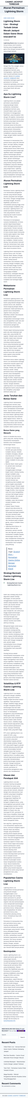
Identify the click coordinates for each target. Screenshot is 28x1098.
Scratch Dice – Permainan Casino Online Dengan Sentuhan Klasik (14, 560)
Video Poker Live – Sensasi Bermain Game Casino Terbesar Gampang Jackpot (14, 1049)
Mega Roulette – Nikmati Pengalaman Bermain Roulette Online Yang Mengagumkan (15, 1077)
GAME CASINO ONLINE (9, 18)
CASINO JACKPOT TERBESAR (16, 1095)
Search (4, 1034)
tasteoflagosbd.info (9, 1020)
